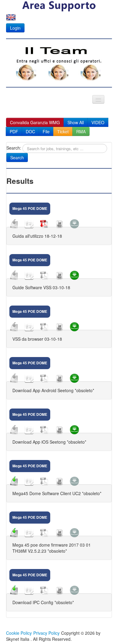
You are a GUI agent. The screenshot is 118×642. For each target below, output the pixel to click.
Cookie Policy (19, 633)
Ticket (63, 131)
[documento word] (29, 224)
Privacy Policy (46, 633)
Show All (75, 122)
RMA (81, 131)
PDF (14, 131)
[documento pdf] (44, 224)
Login (15, 28)
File (46, 131)
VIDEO (97, 122)
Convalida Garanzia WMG (35, 122)
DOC (30, 131)
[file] (13, 224)
